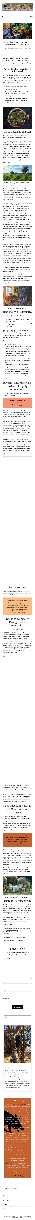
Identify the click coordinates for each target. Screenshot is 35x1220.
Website (6, 998)
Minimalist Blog (27, 1216)
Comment (7, 958)
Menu (31, 16)
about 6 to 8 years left (19, 1104)
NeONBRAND (6, 931)
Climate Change (20, 937)
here (29, 595)
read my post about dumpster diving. (17, 801)
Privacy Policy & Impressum (10, 1188)
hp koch (20, 931)
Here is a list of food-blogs (10, 267)
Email (5, 990)
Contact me (8, 1163)
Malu (25, 48)
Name (5, 982)
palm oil (12, 430)
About (4, 1195)
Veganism (21, 940)
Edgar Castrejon (24, 928)
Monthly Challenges (9, 940)
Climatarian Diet (8, 937)
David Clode (6, 933)
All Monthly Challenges (17, 1176)
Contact (5, 1191)
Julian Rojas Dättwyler (12, 930)
